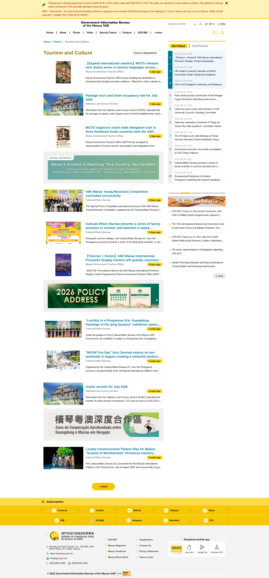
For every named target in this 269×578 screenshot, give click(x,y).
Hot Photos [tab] (200, 46)
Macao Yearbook (117, 551)
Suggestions (146, 539)
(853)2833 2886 (58, 563)
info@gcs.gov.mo (58, 558)
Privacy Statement (148, 551)
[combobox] (148, 53)
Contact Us (145, 545)
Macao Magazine (117, 545)
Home (46, 41)
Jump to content (177, 24)
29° (212, 24)
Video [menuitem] (89, 32)
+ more (178, 276)
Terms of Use (146, 557)
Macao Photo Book (118, 557)
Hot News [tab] (178, 46)
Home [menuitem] (49, 32)
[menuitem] (63, 33)
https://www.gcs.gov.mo (61, 553)
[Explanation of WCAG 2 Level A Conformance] (124, 573)
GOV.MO (112, 539)
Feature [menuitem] (127, 32)
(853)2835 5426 (80, 563)
